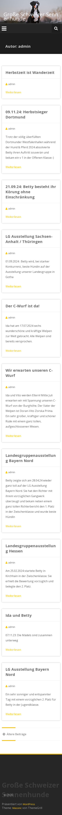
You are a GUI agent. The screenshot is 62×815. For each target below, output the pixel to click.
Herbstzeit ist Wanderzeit (30, 72)
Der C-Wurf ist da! (22, 305)
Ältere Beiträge (16, 734)
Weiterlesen (13, 92)
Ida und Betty (19, 615)
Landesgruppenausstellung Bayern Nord (31, 458)
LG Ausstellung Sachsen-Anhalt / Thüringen (29, 239)
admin (11, 84)
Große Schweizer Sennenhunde (30, 16)
